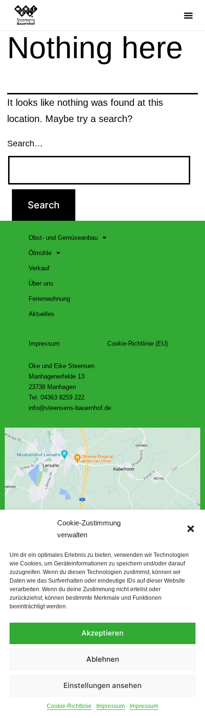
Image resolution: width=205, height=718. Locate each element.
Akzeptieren (102, 632)
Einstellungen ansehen (102, 685)
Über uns (41, 283)
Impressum (110, 706)
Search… (25, 143)
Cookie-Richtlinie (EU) (137, 343)
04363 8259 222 (62, 397)
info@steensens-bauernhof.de (70, 407)
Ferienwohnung (49, 298)
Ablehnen (102, 659)
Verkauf (39, 268)
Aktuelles (41, 314)
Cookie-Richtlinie (69, 706)
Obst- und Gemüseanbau (63, 237)
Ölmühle (40, 252)
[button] (190, 528)
